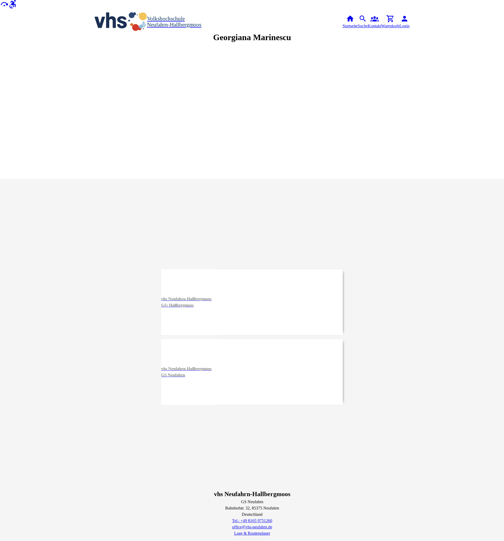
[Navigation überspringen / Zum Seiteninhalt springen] (4, 4)
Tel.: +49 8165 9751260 (252, 520)
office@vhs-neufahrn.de (252, 527)
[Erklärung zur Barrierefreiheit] (12, 4)
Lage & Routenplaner (252, 533)
